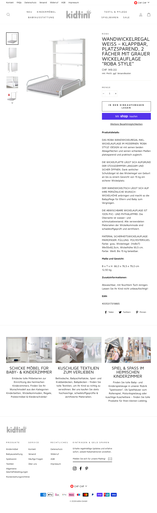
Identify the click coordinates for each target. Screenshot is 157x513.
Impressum (74, 2)
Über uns (32, 464)
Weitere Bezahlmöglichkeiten (126, 124)
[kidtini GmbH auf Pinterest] (86, 468)
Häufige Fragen (35, 459)
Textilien (10, 464)
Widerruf (54, 2)
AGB (63, 2)
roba (105, 34)
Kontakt (10, 2)
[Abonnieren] (110, 459)
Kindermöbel (46, 11)
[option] (56, 68)
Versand (43, 2)
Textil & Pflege (115, 11)
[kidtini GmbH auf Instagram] (75, 468)
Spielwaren (110, 17)
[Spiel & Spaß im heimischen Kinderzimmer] (128, 350)
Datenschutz (30, 2)
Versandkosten (124, 73)
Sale (126, 17)
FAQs (19, 2)
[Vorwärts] (12, 102)
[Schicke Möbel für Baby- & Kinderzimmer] (29, 350)
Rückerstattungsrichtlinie (18, 477)
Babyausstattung (41, 17)
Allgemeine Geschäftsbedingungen (17, 470)
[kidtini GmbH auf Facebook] (80, 468)
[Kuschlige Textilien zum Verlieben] (78, 350)
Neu (29, 11)
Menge (106, 87)
